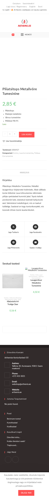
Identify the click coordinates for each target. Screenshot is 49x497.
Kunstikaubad (12, 423)
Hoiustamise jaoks (11, 299)
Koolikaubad (11, 427)
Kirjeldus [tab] (24, 172)
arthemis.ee (17, 392)
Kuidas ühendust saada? (16, 441)
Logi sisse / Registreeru (17, 7)
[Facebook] (8, 459)
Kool (19, 299)
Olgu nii (26, 493)
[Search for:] (39, 34)
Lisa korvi (27, 134)
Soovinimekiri (28, 4)
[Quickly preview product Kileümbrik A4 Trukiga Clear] (22, 272)
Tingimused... (12, 445)
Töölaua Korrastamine (38, 277)
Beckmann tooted (14, 419)
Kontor (15, 153)
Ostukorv (17, 4)
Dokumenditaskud (15, 298)
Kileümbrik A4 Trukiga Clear (13, 303)
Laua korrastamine (26, 153)
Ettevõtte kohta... (13, 437)
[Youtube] (15, 459)
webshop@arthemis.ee (21, 384)
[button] (12, 141)
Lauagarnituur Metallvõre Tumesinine (36, 283)
